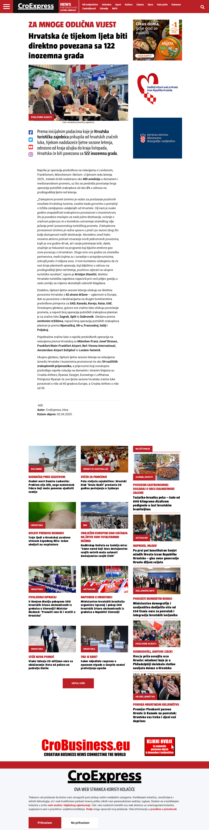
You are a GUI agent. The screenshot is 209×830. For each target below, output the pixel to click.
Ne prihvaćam (80, 822)
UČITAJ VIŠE (78, 683)
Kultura (128, 4)
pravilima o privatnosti (163, 809)
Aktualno (106, 4)
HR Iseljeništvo (90, 4)
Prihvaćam (45, 822)
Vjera (150, 4)
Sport (118, 4)
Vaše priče (162, 4)
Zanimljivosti (89, 8)
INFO (114, 8)
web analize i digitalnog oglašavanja (69, 805)
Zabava (140, 4)
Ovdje (89, 809)
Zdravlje (104, 8)
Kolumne (176, 4)
